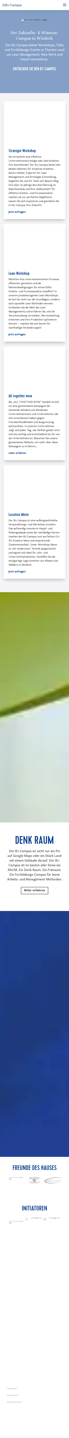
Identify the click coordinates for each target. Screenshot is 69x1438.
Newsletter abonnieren (35, 1411)
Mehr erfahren (34, 890)
